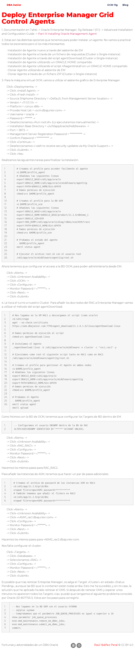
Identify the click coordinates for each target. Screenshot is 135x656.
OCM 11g (112, 4)
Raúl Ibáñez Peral (106, 644)
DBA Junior (14, 4)
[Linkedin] (73, 645)
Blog (125, 4)
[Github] (79, 645)
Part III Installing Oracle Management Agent (67, 33)
